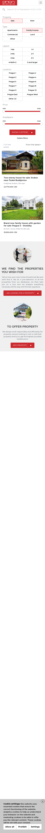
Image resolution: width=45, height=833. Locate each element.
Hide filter (36, 9)
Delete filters (22, 138)
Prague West (32, 94)
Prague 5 (12, 82)
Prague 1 (12, 73)
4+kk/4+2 (12, 62)
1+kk (12, 49)
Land (32, 34)
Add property (20, 345)
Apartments (12, 30)
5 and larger (32, 62)
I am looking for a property (20, 293)
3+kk (12, 58)
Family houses (32, 30)
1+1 (32, 49)
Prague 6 (32, 82)
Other (12, 39)
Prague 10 (32, 90)
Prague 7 (12, 86)
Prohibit (22, 827)
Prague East (12, 94)
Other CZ (12, 99)
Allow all (9, 827)
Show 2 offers (20, 132)
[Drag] (3, 111)
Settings (35, 827)
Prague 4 (32, 77)
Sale (12, 21)
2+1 (32, 54)
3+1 (32, 58)
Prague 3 (12, 77)
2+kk (12, 54)
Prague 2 (32, 73)
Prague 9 (12, 90)
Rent (32, 21)
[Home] (8, 2)
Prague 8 (32, 86)
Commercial (12, 34)
